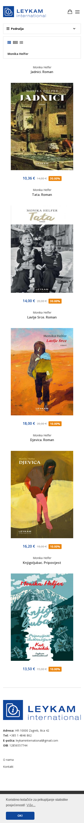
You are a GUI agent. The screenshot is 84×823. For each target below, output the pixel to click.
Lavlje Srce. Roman (42, 317)
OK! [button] (20, 815)
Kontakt (8, 767)
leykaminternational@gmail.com (37, 740)
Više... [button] (31, 805)
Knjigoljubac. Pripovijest (42, 563)
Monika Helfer (42, 67)
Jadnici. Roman (42, 72)
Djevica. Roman (42, 440)
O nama (8, 760)
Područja (17, 29)
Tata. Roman (42, 195)
